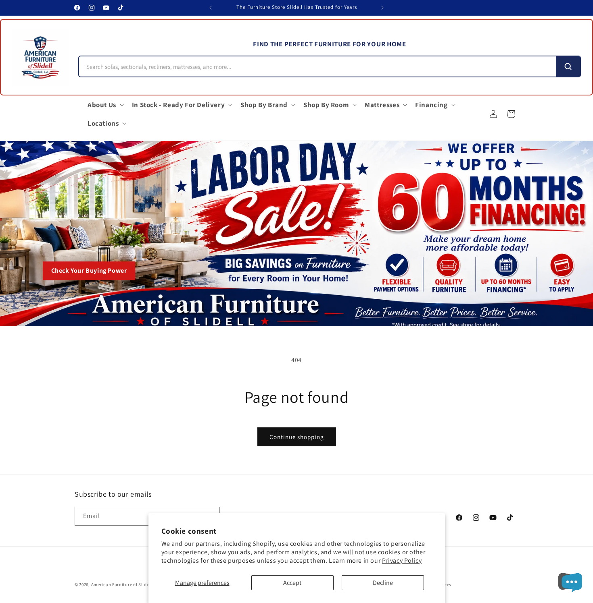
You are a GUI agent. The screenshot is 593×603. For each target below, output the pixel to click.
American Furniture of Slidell (121, 584)
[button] (105, 104)
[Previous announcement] (210, 7)
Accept (292, 582)
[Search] (568, 66)
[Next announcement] (382, 7)
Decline (383, 582)
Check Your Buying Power (89, 271)
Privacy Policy (402, 560)
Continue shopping (296, 437)
